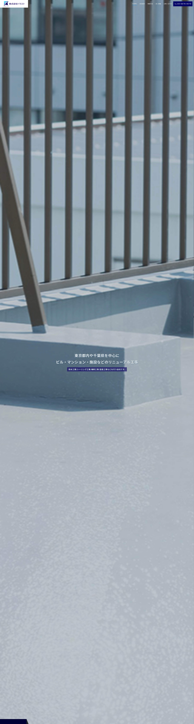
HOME (134, 3)
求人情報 (158, 3)
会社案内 (142, 3)
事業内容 (150, 3)
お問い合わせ (168, 3)
